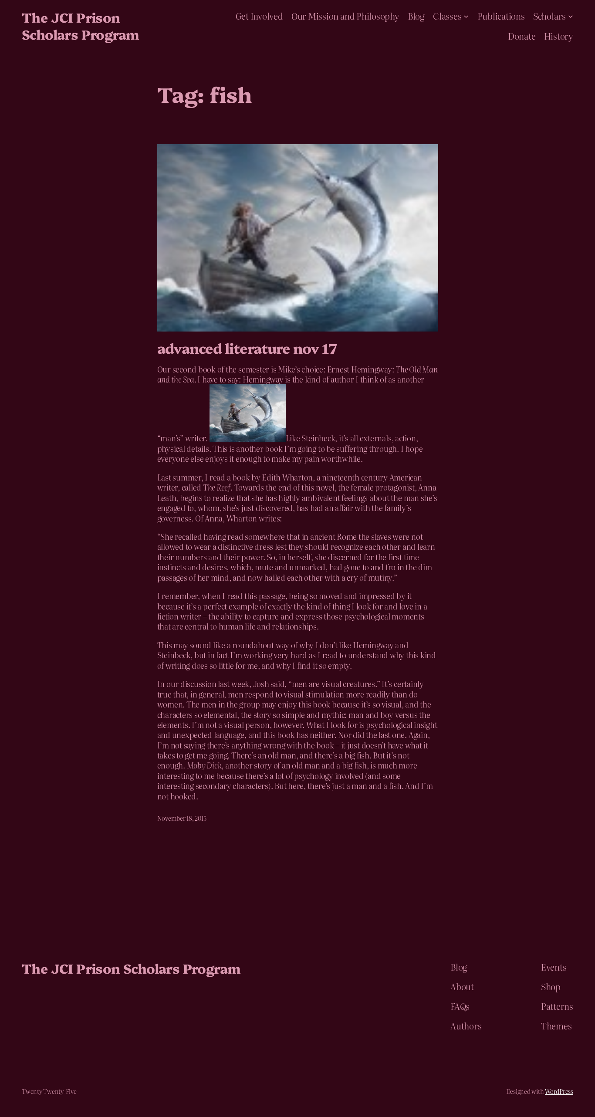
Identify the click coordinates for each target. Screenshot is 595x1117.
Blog (416, 15)
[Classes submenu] (466, 15)
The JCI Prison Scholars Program (80, 25)
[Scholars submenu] (570, 15)
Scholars (549, 15)
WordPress (559, 1091)
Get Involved (259, 15)
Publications (501, 15)
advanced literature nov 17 (247, 347)
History (558, 35)
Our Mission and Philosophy (345, 15)
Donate (522, 35)
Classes (447, 15)
